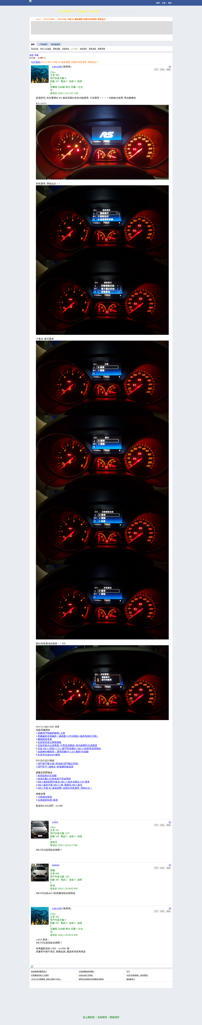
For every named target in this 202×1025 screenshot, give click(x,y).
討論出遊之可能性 (86, 975)
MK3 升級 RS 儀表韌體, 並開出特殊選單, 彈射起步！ (65, 788)
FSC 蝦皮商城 (65, 11)
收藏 (36, 55)
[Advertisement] (102, 27)
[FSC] (30, 1)
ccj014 (55, 822)
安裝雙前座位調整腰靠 (49, 742)
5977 (128, 971)
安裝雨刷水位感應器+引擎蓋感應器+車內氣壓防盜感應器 (67, 745)
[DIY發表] (36, 62)
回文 (162, 69)
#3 (170, 865)
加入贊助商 (89, 1017)
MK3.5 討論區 (45, 49)
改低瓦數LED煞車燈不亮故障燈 (54, 778)
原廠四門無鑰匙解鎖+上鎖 (51, 733)
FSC (32, 19)
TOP (156, 69)
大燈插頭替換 (45, 797)
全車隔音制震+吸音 (48, 800)
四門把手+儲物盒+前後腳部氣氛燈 (55, 766)
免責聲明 (102, 1017)
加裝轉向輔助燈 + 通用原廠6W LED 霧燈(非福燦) (63, 751)
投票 (151, 37)
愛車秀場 (101, 49)
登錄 (170, 3)
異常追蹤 (92, 49)
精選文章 (106, 11)
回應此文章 (164, 37)
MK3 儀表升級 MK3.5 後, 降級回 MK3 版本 (60, 785)
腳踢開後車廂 (45, 739)
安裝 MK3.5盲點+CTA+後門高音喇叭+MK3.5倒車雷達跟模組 (69, 748)
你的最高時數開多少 (39, 971)
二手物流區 (42, 44)
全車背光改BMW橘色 (49, 754)
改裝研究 (65, 49)
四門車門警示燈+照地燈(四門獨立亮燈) (58, 763)
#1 (170, 66)
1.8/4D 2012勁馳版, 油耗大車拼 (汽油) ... (46, 979)
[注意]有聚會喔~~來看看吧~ (137, 975)
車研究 (140, 11)
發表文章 (137, 37)
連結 (168, 69)
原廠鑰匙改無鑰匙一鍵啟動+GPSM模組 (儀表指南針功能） (68, 736)
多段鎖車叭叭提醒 (47, 775)
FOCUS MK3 (49, 19)
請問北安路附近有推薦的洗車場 (91, 979)
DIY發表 (74, 49)
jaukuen (55, 865)
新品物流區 (55, 44)
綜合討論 (34, 49)
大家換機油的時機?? (86, 971)
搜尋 (158, 3)
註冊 (164, 3)
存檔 (31, 55)
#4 (170, 908)
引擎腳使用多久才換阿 (40, 975)
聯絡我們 (114, 1017)
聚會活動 (56, 49)
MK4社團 (94, 11)
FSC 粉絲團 (81, 11)
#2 (170, 822)
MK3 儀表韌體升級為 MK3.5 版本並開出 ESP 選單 (64, 782)
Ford (38, 19)
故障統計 (129, 11)
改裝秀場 (118, 11)
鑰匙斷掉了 (130, 979)
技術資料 (83, 49)
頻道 (33, 44)
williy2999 (57, 66)
